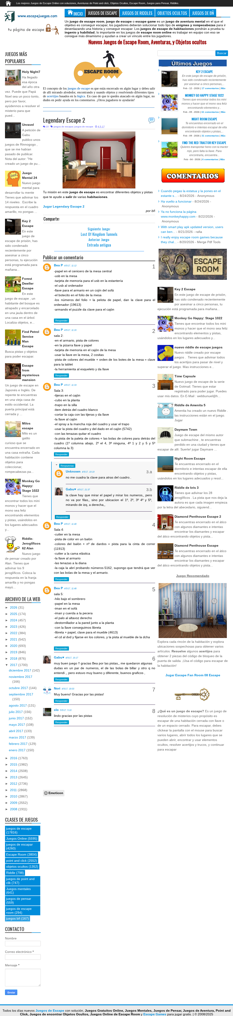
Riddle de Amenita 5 (190, 405)
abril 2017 (16, 731)
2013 (14, 777)
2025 (14, 614)
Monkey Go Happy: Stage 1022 (31, 485)
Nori (57, 688)
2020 (14, 646)
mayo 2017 (17, 724)
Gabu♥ (71, 489)
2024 (14, 620)
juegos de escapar (63, 126)
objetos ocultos (17, 866)
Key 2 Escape (204, 71)
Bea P (58, 265)
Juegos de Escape (102, 13)
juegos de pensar (18, 898)
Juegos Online (16, 838)
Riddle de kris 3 (187, 487)
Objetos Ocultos (172, 13)
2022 (14, 633)
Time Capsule (185, 376)
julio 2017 (16, 712)
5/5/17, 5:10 (65, 710)
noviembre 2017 (20, 677)
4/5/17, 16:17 (72, 658)
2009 (14, 803)
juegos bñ (13, 918)
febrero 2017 (18, 744)
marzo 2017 (18, 737)
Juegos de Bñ (203, 13)
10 (151, 119)
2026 (14, 607)
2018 (14, 658)
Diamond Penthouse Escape (196, 545)
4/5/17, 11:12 (70, 266)
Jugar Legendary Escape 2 (63, 206)
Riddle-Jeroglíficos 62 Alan (31, 543)
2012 (14, 783)
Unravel (28, 124)
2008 (14, 809)
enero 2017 (17, 750)
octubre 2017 (19, 688)
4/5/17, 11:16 (70, 330)
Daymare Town (186, 429)
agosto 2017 (18, 705)
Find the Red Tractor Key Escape (204, 142)
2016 (14, 758)
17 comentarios (210, 88)
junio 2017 (17, 718)
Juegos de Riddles (137, 13)
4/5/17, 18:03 (68, 689)
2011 (14, 790)
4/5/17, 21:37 (83, 490)
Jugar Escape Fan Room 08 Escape (192, 675)
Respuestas (67, 465)
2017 (14, 665)
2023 (14, 626)
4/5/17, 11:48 (70, 588)
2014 (14, 771)
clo (56, 710)
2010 (14, 796)
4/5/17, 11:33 (70, 385)
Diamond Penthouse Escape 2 (198, 516)
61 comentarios (210, 112)
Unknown (73, 471)
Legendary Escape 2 (64, 120)
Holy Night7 (31, 72)
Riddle (10, 873)
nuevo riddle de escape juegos (199, 347)
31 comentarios (210, 135)
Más (223, 88)
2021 (14, 639)
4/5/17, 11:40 (70, 524)
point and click (16, 860)
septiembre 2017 (21, 694)
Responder (61, 320)
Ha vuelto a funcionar (176, 201)
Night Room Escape (204, 118)
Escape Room (16, 854)
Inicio (78, 13)
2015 (14, 764)
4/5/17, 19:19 (88, 472)
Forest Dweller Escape (27, 283)
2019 (14, 652)
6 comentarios (210, 159)
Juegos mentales (18, 889)
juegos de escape (83, 126)
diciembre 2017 (20, 670)
